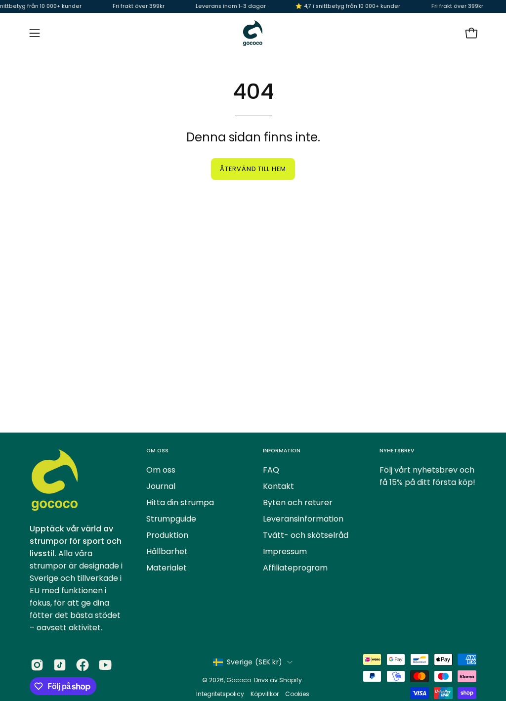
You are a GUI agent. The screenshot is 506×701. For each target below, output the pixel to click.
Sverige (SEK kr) (254, 662)
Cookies (297, 694)
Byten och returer (298, 502)
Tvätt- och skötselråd (305, 535)
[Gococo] (253, 33)
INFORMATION (281, 450)
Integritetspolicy (221, 694)
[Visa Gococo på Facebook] (82, 664)
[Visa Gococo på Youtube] (105, 664)
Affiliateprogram (295, 567)
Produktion (167, 535)
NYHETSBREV (397, 450)
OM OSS (157, 450)
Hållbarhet (167, 551)
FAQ (271, 470)
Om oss (160, 470)
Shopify (290, 680)
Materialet (166, 567)
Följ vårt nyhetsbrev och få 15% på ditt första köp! (427, 476)
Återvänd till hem (253, 169)
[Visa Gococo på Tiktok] (59, 664)
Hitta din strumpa (180, 502)
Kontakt (278, 486)
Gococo (238, 680)
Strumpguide (171, 519)
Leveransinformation (303, 519)
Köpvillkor (265, 694)
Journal (160, 486)
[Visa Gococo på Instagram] (37, 664)
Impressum (285, 551)
